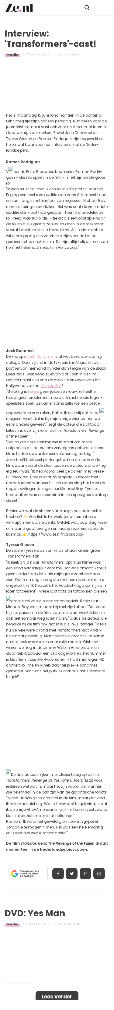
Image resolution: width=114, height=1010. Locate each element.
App (99, 873)
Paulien (73, 924)
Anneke (73, 54)
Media (12, 54)
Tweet (72, 873)
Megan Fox (51, 385)
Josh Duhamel (40, 356)
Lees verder (57, 996)
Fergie (33, 391)
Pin (85, 873)
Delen (58, 873)
